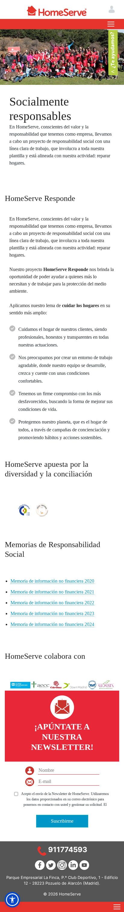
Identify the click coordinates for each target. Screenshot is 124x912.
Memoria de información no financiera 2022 (52, 602)
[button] (12, 899)
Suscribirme (62, 821)
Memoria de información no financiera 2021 (52, 591)
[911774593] (42, 850)
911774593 (67, 849)
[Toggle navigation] (111, 24)
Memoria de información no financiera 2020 (52, 581)
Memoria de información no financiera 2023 (52, 613)
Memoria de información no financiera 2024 (52, 624)
